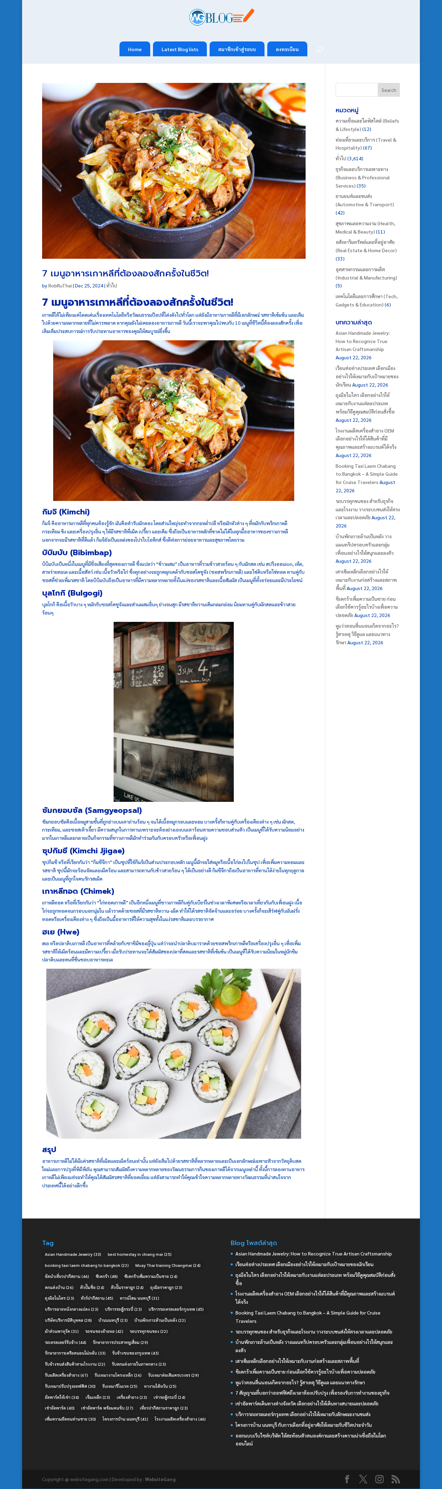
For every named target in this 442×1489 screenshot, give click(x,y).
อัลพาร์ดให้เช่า (62, 1397)
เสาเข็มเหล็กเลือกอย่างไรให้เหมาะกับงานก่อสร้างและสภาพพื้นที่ (366, 579)
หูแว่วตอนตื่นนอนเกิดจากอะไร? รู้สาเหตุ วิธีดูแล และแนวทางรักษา (367, 634)
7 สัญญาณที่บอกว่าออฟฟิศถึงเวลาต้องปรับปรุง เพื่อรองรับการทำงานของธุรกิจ (313, 1393)
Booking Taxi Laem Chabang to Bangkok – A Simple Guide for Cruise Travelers (367, 474)
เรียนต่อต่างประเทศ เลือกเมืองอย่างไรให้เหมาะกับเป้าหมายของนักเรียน (367, 376)
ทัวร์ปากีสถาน (97, 1298)
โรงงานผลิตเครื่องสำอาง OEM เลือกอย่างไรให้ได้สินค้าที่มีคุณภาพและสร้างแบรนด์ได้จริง (366, 438)
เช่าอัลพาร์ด (60, 1408)
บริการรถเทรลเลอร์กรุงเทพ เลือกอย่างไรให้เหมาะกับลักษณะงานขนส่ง (303, 1414)
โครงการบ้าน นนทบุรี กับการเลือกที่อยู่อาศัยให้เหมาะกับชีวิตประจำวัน (304, 1425)
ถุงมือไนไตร (59, 1298)
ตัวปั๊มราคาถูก (127, 1287)
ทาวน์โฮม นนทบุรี (139, 1298)
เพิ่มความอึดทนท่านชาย (70, 1419)
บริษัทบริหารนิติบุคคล (68, 1320)
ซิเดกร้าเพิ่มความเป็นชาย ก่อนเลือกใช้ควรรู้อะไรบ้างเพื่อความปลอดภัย (367, 607)
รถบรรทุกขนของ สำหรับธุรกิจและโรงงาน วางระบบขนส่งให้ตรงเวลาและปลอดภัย (368, 509)
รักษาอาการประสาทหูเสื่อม (120, 1342)
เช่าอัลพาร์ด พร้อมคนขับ (107, 1408)
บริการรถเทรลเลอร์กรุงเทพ (176, 1309)
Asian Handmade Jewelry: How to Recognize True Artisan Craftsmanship (363, 341)
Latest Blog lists (180, 49)
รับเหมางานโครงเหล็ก (118, 1375)
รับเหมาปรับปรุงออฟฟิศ (70, 1386)
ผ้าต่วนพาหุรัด (62, 1331)
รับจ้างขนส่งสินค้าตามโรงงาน (75, 1364)
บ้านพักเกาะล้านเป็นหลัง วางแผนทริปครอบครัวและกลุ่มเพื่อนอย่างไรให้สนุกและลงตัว (365, 544)
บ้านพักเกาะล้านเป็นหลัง (160, 1320)
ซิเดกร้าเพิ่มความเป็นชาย (150, 1276)
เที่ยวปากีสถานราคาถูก (164, 1408)
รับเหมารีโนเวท (119, 1386)
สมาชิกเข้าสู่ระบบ (237, 49)
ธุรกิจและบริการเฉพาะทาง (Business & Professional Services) (363, 177)
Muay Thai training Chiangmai (168, 1265)
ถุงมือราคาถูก (166, 1287)
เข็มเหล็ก (98, 1397)
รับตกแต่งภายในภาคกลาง (139, 1364)
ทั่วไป (111, 285)
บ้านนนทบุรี (113, 1320)
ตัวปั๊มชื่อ (92, 1287)
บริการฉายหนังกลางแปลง (71, 1309)
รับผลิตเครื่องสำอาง (66, 1375)
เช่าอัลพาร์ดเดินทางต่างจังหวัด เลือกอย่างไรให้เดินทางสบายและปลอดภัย (307, 1403)
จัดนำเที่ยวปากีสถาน (67, 1276)
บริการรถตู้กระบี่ (123, 1309)
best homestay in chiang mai (140, 1254)
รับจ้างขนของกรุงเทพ (135, 1353)
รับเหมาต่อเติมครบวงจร (173, 1375)
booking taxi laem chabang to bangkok (87, 1265)
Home (135, 49)
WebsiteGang (160, 1479)
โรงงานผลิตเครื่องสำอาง (180, 1419)
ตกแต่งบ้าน (59, 1287)
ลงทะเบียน (287, 49)
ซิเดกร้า (107, 1276)
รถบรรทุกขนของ (149, 1331)
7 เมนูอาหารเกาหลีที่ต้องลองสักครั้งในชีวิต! (125, 273)
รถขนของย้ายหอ (104, 1331)
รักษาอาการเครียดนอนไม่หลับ (75, 1353)
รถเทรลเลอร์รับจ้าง (65, 1342)
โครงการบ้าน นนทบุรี (125, 1419)
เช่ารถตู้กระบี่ (169, 1397)
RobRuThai (60, 285)
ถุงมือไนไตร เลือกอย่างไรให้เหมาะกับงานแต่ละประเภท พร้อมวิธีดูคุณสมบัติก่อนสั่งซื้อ (365, 403)
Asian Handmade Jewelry (73, 1254)
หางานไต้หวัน (160, 1386)
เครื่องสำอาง (132, 1397)
